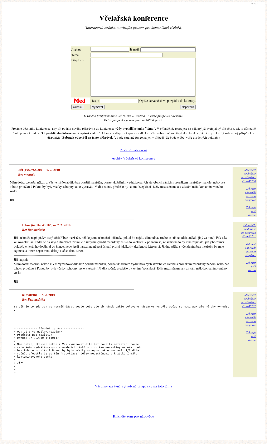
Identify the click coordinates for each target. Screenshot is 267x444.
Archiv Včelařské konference (133, 158)
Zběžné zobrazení (133, 149)
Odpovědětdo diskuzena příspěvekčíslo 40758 (248, 175)
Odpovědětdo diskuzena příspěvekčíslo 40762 (248, 230)
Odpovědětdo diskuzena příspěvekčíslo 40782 (248, 300)
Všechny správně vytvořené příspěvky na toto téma (133, 385)
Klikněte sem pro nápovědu (133, 416)
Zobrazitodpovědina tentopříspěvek (250, 194)
